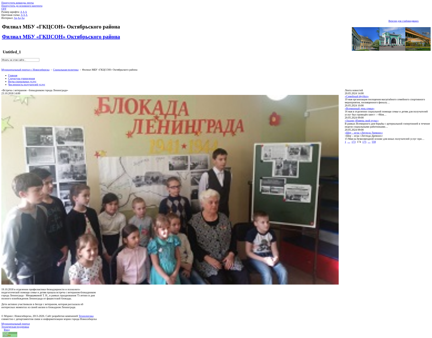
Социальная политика (65, 69)
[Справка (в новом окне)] (2, 66)
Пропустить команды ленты (17, 2)
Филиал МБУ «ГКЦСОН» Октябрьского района (61, 35)
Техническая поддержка (15, 326)
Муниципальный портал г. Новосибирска (25, 69)
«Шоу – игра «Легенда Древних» (364, 132)
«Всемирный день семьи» (359, 108)
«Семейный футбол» (357, 96)
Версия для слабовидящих (403, 21)
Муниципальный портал (15, 323)
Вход (7, 329)
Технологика (86, 316)
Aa (15, 18)
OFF (3, 8)
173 (354, 141)
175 (364, 141)
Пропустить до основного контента (21, 5)
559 (374, 141)
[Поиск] (2, 63)
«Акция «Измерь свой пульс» (362, 120)
